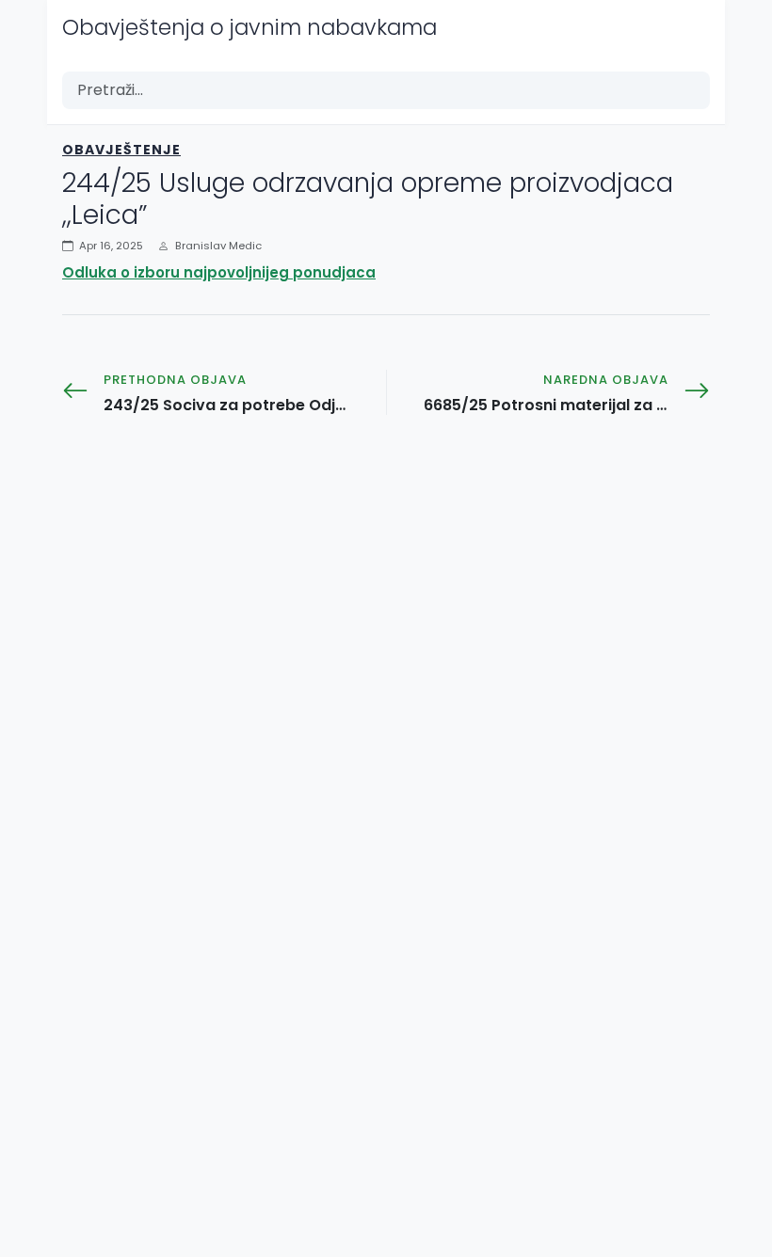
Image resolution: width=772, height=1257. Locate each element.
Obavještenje (121, 149)
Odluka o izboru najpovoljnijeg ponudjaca (219, 272)
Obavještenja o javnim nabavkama (249, 27)
